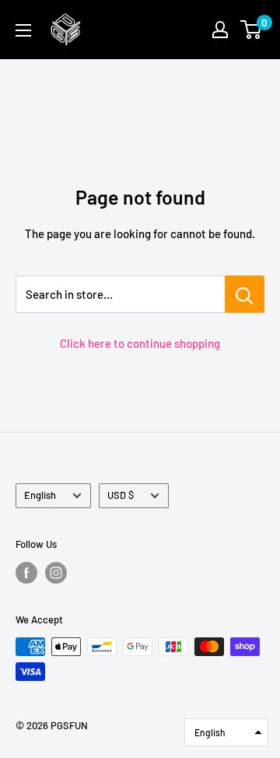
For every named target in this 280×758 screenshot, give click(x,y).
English (40, 495)
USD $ (120, 495)
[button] (226, 732)
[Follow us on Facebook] (26, 573)
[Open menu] (23, 30)
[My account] (220, 29)
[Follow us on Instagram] (56, 573)
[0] (251, 29)
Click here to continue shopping (140, 343)
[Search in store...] (244, 294)
